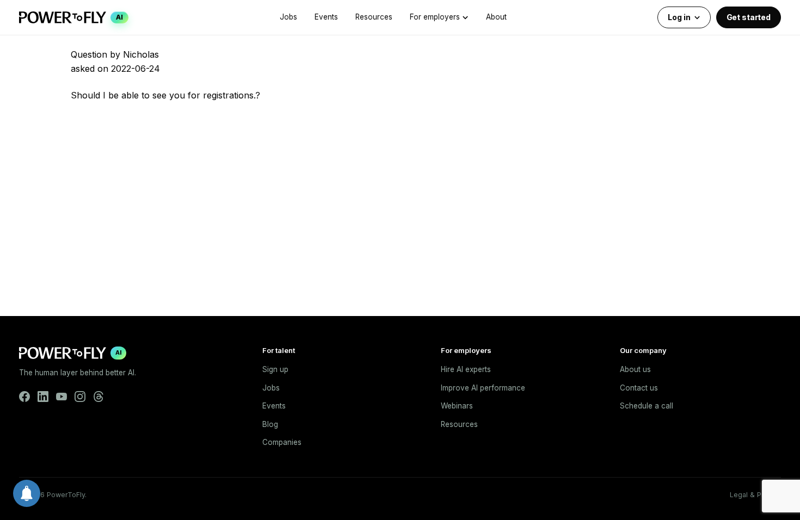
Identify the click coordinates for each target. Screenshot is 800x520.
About (496, 17)
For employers (435, 17)
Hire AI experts (466, 369)
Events (326, 17)
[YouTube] (61, 396)
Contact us (639, 387)
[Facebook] (24, 396)
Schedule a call (646, 405)
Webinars (457, 405)
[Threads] (98, 396)
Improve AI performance (483, 387)
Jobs (288, 17)
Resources (373, 17)
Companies (281, 442)
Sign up (275, 369)
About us (635, 369)
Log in (679, 17)
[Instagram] (80, 396)
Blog (270, 424)
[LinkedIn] (43, 396)
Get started (749, 17)
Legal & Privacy (755, 495)
